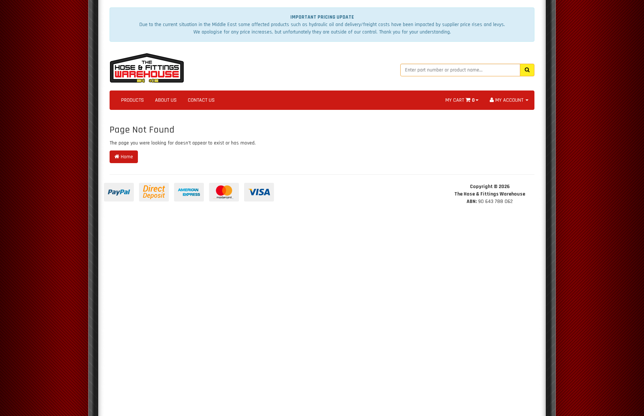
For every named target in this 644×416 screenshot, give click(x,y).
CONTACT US (201, 100)
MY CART (460, 100)
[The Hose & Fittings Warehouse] (147, 66)
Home (126, 156)
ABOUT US (166, 100)
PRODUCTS (132, 100)
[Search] (527, 70)
